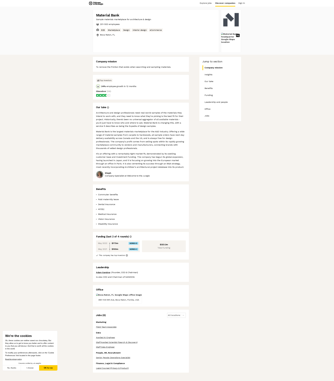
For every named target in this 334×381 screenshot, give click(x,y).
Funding (209, 95)
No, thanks (11, 368)
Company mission (214, 67)
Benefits (209, 88)
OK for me (48, 368)
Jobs (207, 116)
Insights (208, 74)
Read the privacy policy (13, 359)
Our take (209, 81)
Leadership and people (216, 102)
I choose (30, 368)
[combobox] (168, 315)
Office (207, 109)
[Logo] (96, 3)
